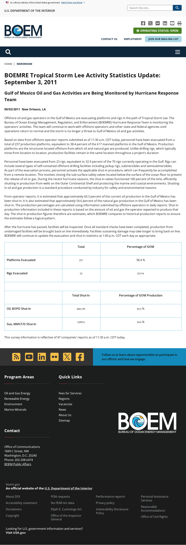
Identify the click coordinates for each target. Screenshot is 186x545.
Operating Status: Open (159, 31)
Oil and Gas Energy (17, 393)
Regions (64, 399)
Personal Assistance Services (154, 498)
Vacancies (65, 404)
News (62, 410)
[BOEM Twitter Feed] (150, 23)
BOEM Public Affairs (17, 464)
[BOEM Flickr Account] (157, 23)
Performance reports (110, 497)
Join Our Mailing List (163, 39)
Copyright (12, 516)
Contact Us (109, 39)
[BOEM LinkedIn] (165, 23)
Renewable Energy (16, 399)
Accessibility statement (21, 503)
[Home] (23, 31)
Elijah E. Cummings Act (66, 509)
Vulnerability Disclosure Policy (112, 511)
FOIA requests (60, 497)
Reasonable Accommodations (153, 509)
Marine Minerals (15, 410)
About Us (65, 415)
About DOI (13, 497)
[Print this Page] (179, 23)
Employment (133, 39)
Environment (13, 404)
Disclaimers (14, 509)
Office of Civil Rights (154, 517)
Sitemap (64, 420)
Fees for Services (70, 393)
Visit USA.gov (16, 533)
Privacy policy (105, 503)
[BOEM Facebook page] (143, 23)
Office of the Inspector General (66, 517)
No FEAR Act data (62, 503)
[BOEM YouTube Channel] (172, 23)
